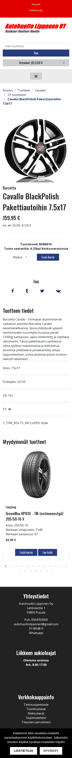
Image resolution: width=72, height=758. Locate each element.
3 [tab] (16, 566)
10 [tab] (55, 566)
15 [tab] (30, 571)
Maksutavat (36, 713)
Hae (36, 53)
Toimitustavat (36, 709)
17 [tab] (41, 571)
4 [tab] (22, 566)
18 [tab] (47, 571)
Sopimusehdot (36, 718)
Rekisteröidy (36, 10)
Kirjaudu (36, 4)
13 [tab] (19, 571)
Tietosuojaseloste (36, 705)
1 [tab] (5, 566)
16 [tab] (36, 571)
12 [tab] (66, 566)
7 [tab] (39, 566)
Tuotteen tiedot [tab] (18, 310)
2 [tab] (11, 566)
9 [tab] (50, 566)
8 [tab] (44, 566)
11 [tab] (61, 566)
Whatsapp (36, 633)
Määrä (17, 257)
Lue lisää (47, 552)
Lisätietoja (23, 750)
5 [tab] (28, 566)
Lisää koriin (48, 257)
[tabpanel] (36, 503)
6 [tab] (33, 566)
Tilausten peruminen (36, 722)
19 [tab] (52, 571)
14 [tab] (25, 571)
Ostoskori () (31, 63)
